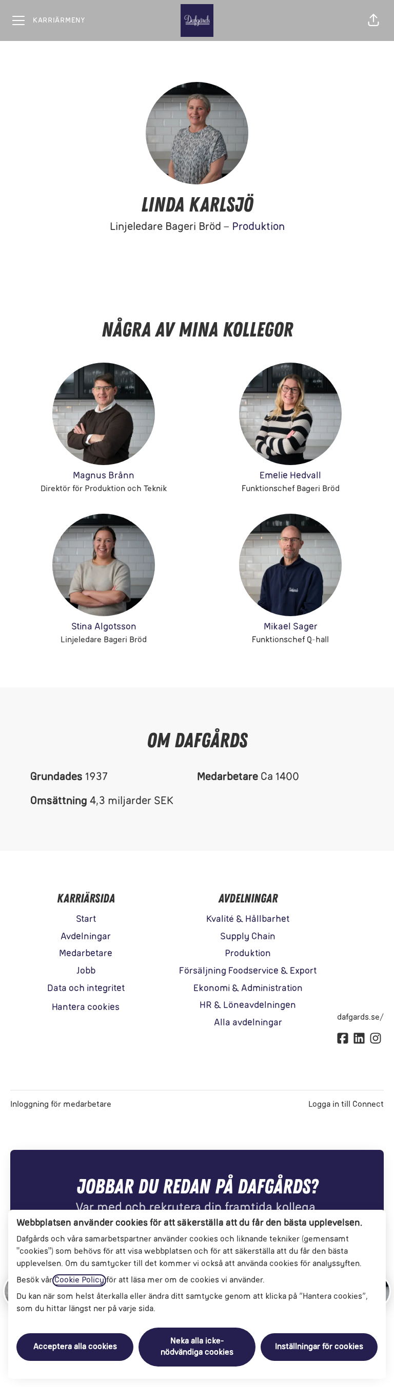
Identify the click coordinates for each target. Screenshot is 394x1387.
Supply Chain (247, 937)
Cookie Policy (79, 1280)
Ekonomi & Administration (248, 988)
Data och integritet (86, 988)
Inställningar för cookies (319, 1347)
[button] (373, 20)
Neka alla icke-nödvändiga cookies (197, 1347)
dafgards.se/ (360, 1018)
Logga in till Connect (346, 1105)
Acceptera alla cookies (75, 1347)
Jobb (85, 971)
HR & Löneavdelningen (248, 1005)
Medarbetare (85, 954)
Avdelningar (86, 937)
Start (86, 919)
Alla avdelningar (248, 1023)
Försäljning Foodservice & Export (248, 971)
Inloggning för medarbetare (60, 1105)
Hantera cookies (86, 1007)
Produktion (258, 227)
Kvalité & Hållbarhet (247, 919)
